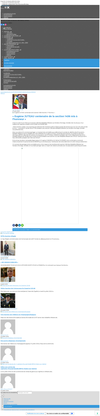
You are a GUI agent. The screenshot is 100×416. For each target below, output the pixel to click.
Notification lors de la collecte (35, 413)
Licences (6, 400)
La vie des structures (10, 13)
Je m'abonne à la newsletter (9, 392)
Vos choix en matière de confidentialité (58, 413)
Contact (8, 48)
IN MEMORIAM (8, 15)
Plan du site (7, 398)
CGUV (5, 403)
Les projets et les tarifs (12, 47)
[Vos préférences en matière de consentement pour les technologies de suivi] (97, 413)
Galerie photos (8, 16)
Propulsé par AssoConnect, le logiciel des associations (19, 409)
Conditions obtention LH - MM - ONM (17, 42)
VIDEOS (6, 18)
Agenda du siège (11, 34)
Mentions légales (8, 401)
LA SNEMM (9, 38)
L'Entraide (9, 41)
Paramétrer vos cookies (10, 404)
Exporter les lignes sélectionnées (10, 1)
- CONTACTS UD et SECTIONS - (15, 40)
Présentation (10, 45)
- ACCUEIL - (9, 33)
